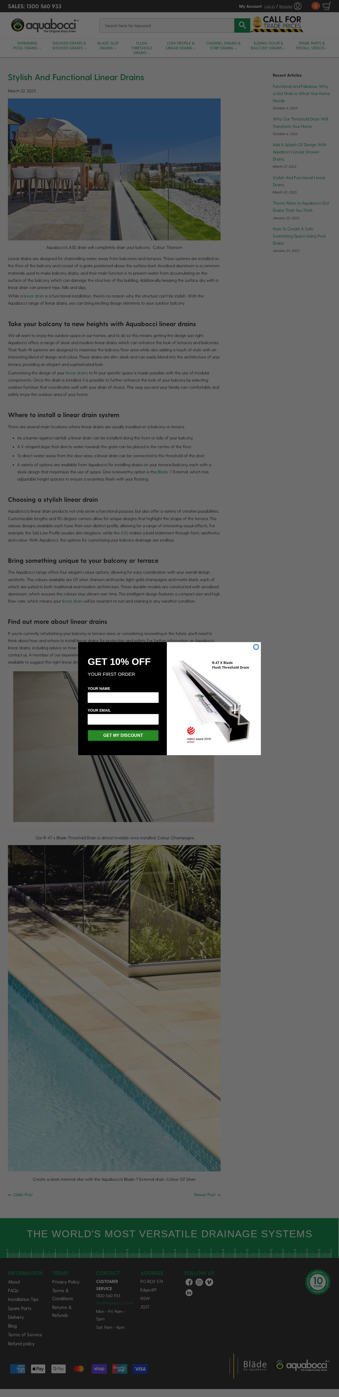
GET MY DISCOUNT (123, 735)
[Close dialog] (256, 647)
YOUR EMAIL (99, 710)
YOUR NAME (99, 688)
